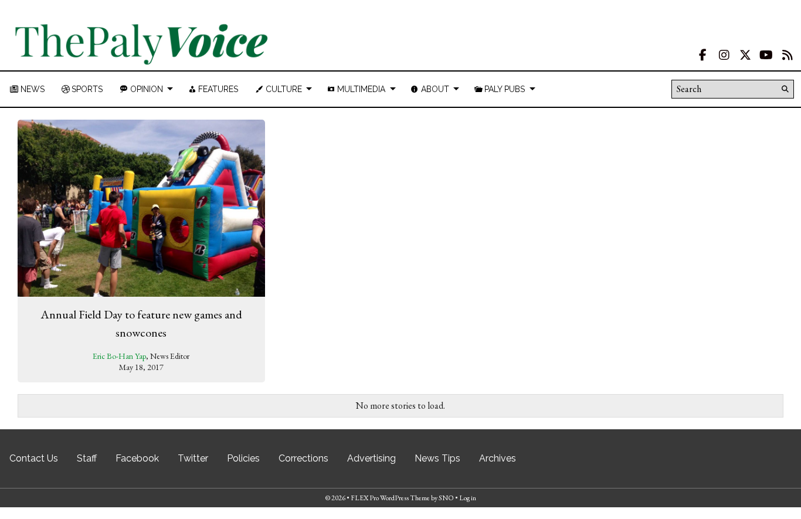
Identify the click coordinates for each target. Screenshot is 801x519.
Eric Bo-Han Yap (119, 356)
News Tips (437, 458)
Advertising (371, 458)
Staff (87, 458)
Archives (497, 458)
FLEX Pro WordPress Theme (390, 498)
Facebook (137, 458)
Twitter (193, 458)
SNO (446, 498)
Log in (467, 498)
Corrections (303, 458)
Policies (243, 458)
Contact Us (33, 458)
